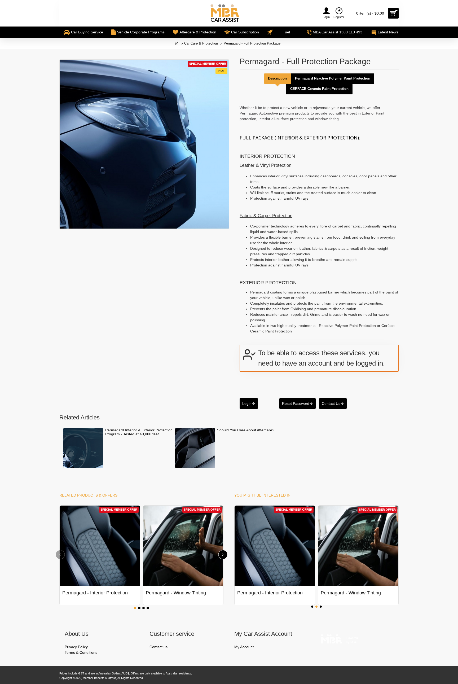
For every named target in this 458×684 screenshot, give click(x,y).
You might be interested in (262, 495)
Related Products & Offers (88, 495)
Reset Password (295, 403)
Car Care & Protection (201, 43)
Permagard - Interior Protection (95, 592)
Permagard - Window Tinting (176, 592)
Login (247, 403)
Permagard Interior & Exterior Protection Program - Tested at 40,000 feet (139, 432)
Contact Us (331, 403)
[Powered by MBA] (331, 637)
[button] (60, 554)
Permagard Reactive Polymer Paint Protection (332, 78)
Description (277, 78)
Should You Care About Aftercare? (245, 430)
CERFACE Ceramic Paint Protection (319, 89)
